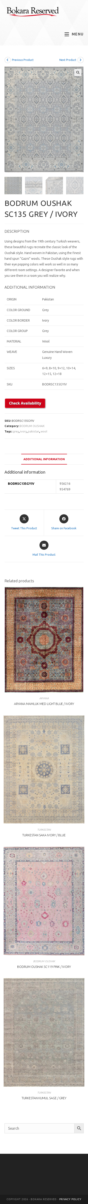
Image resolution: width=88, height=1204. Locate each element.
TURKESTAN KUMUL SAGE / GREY (44, 1098)
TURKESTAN (44, 829)
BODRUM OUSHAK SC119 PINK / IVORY (44, 967)
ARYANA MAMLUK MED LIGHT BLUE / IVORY (44, 704)
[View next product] (80, 60)
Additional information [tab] (44, 459)
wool (44, 431)
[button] (77, 72)
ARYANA (44, 698)
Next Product (67, 59)
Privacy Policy (70, 1199)
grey (16, 431)
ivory (23, 431)
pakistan (33, 431)
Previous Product (23, 59)
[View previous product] (8, 60)
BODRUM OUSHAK (32, 425)
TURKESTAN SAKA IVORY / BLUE (44, 835)
